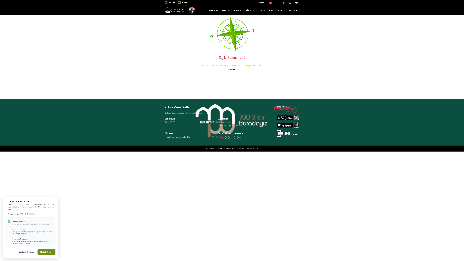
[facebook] (227, 137)
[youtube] (240, 137)
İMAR (271, 10)
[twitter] (236, 137)
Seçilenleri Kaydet (26, 252)
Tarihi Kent (293, 10)
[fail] (222, 137)
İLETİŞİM (185, 2)
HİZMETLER (226, 10)
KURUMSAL (213, 10)
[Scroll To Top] (460, 258)
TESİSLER (237, 10)
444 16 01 (172, 2)
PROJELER (261, 10)
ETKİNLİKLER (249, 10)
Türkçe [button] (260, 3)
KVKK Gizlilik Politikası (28, 214)
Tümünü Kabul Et (46, 252)
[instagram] (231, 137)
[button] (232, 69)
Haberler (280, 10)
